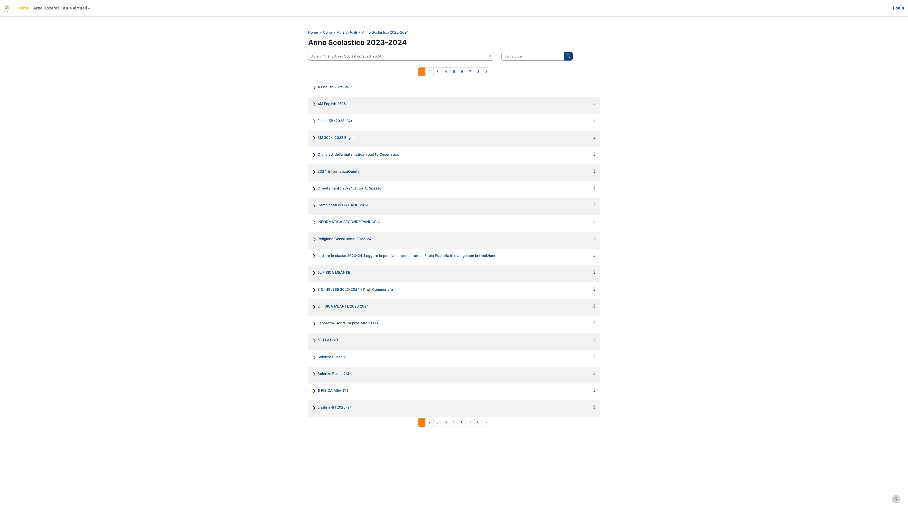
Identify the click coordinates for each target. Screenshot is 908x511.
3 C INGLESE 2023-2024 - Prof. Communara (355, 289)
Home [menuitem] (23, 8)
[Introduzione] (594, 103)
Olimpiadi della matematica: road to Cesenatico (358, 154)
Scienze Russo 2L (333, 357)
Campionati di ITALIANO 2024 (343, 205)
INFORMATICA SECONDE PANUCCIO (349, 222)
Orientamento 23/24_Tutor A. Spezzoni (351, 188)
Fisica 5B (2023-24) (335, 121)
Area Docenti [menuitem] (46, 8)
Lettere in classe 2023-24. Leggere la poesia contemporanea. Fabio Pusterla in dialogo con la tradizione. (407, 255)
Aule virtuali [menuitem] (75, 8)
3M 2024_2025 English (337, 137)
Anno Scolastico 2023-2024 (385, 32)
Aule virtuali (347, 32)
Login (898, 8)
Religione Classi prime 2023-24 (344, 239)
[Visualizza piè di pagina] (896, 499)
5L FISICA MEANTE (334, 272)
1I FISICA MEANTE (333, 390)
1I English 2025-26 (333, 87)
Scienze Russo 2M (333, 373)
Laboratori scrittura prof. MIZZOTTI (348, 323)
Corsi (327, 32)
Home (313, 32)
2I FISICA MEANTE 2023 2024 (343, 306)
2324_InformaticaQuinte (339, 171)
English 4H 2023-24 (335, 407)
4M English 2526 (332, 103)
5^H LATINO (328, 340)
